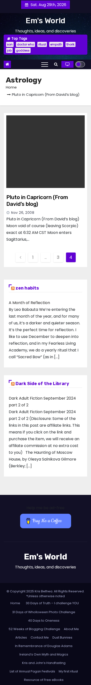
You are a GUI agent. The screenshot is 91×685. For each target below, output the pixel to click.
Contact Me (40, 637)
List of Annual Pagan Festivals (32, 671)
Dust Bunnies (62, 637)
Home (11, 87)
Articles (21, 637)
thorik (70, 44)
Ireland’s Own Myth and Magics (43, 654)
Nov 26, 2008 (22, 212)
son (10, 44)
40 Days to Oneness (43, 620)
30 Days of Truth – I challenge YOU (52, 603)
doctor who (25, 44)
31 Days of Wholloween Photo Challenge (43, 612)
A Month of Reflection (29, 302)
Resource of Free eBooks (44, 680)
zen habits (27, 288)
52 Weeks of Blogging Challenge (34, 629)
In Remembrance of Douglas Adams (44, 646)
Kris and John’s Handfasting (44, 663)
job (9, 50)
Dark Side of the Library (42, 383)
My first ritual (68, 671)
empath (56, 44)
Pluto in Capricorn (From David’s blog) (37, 200)
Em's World (45, 20)
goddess (23, 50)
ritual (42, 44)
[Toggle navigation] (44, 64)
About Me (71, 629)
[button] (55, 64)
